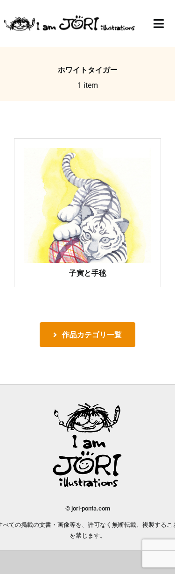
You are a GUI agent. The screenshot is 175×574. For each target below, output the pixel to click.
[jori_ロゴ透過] (70, 18)
